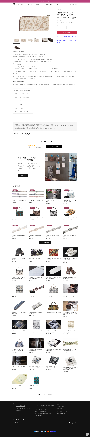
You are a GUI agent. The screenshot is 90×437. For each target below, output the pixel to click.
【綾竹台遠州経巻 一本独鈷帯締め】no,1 (18, 331)
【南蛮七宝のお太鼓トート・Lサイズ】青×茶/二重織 (36, 386)
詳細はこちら (23, 175)
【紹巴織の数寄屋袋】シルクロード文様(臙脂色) (53, 259)
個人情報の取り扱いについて (63, 413)
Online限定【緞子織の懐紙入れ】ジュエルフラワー (36, 259)
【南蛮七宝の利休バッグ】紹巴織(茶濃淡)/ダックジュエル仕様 (70, 295)
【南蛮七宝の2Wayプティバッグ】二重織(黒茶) (36, 218)
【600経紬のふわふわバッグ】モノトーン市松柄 (53, 295)
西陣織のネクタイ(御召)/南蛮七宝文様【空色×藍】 (19, 313)
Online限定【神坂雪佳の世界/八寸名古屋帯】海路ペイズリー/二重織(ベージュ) (70, 332)
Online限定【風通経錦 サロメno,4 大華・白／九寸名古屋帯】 (36, 367)
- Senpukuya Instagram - (45, 394)
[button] (70, 4)
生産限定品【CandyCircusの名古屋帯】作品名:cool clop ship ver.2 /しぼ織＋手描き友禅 (70, 368)
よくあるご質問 (60, 406)
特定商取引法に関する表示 (63, 411)
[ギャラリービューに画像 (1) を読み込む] (16, 40)
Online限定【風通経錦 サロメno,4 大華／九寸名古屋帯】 (53, 367)
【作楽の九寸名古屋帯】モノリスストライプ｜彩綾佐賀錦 (53, 331)
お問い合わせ (60, 408)
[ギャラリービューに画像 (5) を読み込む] (44, 40)
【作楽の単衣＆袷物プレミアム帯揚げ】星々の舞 (53, 350)
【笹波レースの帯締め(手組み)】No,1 (70, 236)
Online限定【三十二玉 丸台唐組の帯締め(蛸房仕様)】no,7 (70, 350)
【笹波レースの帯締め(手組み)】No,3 (35, 236)
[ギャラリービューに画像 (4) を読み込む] (37, 40)
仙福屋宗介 (18, 410)
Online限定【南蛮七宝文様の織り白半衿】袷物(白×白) (36, 278)
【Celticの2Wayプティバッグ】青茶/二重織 (19, 218)
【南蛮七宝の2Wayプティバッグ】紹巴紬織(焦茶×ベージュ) (19, 278)
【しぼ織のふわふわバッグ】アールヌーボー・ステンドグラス (19, 350)
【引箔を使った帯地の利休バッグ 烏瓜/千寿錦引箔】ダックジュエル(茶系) (70, 313)
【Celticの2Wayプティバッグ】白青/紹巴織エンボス (70, 201)
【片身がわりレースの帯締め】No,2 (19, 200)
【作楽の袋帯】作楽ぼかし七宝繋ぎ (19, 294)
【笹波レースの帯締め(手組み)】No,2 (52, 236)
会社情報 (59, 404)
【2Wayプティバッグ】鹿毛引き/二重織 (53, 201)
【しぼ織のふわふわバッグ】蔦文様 (53, 312)
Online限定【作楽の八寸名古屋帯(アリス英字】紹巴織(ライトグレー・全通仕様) (36, 332)
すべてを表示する (45, 242)
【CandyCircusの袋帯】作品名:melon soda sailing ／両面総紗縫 (19, 386)
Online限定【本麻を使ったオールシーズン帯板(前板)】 (53, 278)
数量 (58, 25)
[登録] (35, 422)
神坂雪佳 (28, 84)
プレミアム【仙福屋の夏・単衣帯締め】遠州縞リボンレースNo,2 (36, 295)
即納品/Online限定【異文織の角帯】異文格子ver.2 (18, 259)
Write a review (54, 146)
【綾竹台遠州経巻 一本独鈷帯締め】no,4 (18, 367)
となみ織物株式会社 (20, 405)
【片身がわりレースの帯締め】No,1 (36, 200)
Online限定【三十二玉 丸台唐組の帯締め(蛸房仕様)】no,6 (36, 350)
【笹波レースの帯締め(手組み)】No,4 (18, 236)
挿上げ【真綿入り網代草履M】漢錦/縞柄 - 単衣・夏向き (70, 218)
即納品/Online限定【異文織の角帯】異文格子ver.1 (35, 313)
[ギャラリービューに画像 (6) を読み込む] (51, 40)
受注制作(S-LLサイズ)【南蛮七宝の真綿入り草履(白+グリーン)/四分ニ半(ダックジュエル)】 (70, 260)
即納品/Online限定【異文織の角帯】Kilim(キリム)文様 (69, 278)
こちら (75, 22)
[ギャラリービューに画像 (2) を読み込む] (23, 40)
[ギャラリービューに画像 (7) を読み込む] (16, 47)
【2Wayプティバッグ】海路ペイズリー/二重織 (53, 218)
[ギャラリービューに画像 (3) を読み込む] (30, 40)
